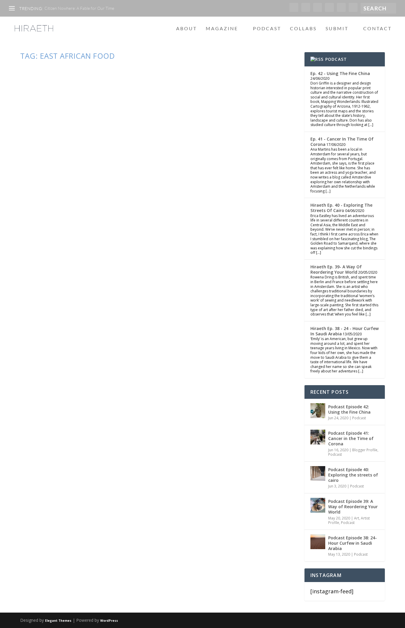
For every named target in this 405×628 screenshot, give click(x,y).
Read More (45, 392)
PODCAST (336, 59)
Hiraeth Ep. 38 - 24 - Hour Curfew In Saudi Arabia (344, 331)
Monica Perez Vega (47, 365)
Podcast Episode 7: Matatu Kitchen (97, 354)
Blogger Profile (364, 449)
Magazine (222, 28)
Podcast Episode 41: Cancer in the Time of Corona (351, 438)
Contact (377, 28)
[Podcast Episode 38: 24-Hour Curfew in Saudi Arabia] (317, 541)
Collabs (303, 28)
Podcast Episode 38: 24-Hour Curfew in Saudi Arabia (352, 543)
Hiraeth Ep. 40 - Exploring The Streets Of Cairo (341, 207)
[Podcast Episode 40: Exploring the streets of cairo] (317, 473)
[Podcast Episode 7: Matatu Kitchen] (159, 203)
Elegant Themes (58, 621)
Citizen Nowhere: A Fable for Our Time (79, 8)
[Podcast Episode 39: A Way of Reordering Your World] (317, 505)
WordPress (109, 621)
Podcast (267, 28)
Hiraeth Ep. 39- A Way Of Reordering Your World (336, 269)
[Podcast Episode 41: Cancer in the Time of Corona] (317, 437)
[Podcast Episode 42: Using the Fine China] (317, 410)
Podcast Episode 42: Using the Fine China (349, 409)
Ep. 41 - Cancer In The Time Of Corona (342, 141)
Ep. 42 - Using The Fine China (340, 73)
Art (356, 518)
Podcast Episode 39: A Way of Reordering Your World (353, 506)
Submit (337, 28)
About (186, 28)
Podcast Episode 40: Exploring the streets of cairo (353, 475)
